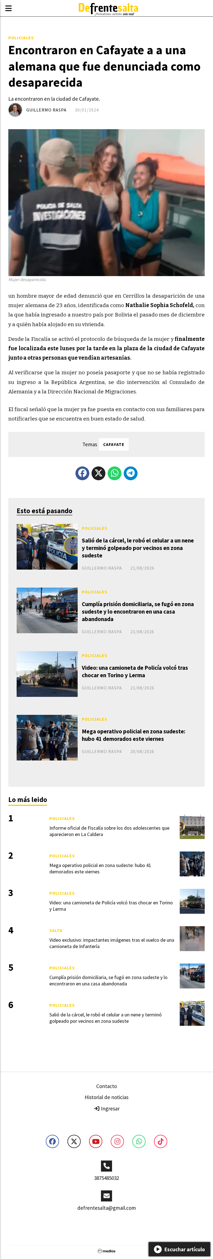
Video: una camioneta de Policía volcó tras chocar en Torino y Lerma (135, 671)
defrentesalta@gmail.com (106, 1208)
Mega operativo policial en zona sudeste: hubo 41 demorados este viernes (133, 735)
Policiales (21, 37)
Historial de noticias (106, 1097)
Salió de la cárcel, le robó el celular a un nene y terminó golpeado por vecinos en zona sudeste (138, 548)
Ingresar (110, 1108)
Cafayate (114, 444)
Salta (55, 930)
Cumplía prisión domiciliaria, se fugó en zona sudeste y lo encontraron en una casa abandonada (138, 611)
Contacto (106, 1086)
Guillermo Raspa (46, 110)
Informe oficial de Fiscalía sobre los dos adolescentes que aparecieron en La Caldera (109, 831)
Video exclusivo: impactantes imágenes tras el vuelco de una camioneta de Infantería (111, 943)
